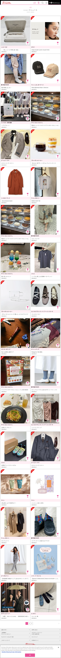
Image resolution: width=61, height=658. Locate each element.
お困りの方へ (4, 629)
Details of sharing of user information (11, 652)
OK (30, 655)
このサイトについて (5, 640)
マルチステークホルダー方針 (7, 637)
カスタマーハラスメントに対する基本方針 (37, 633)
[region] (30, 651)
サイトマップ (34, 637)
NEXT (58, 623)
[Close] (58, 647)
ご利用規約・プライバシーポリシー (6, 633)
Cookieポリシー (35, 640)
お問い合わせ (34, 629)
